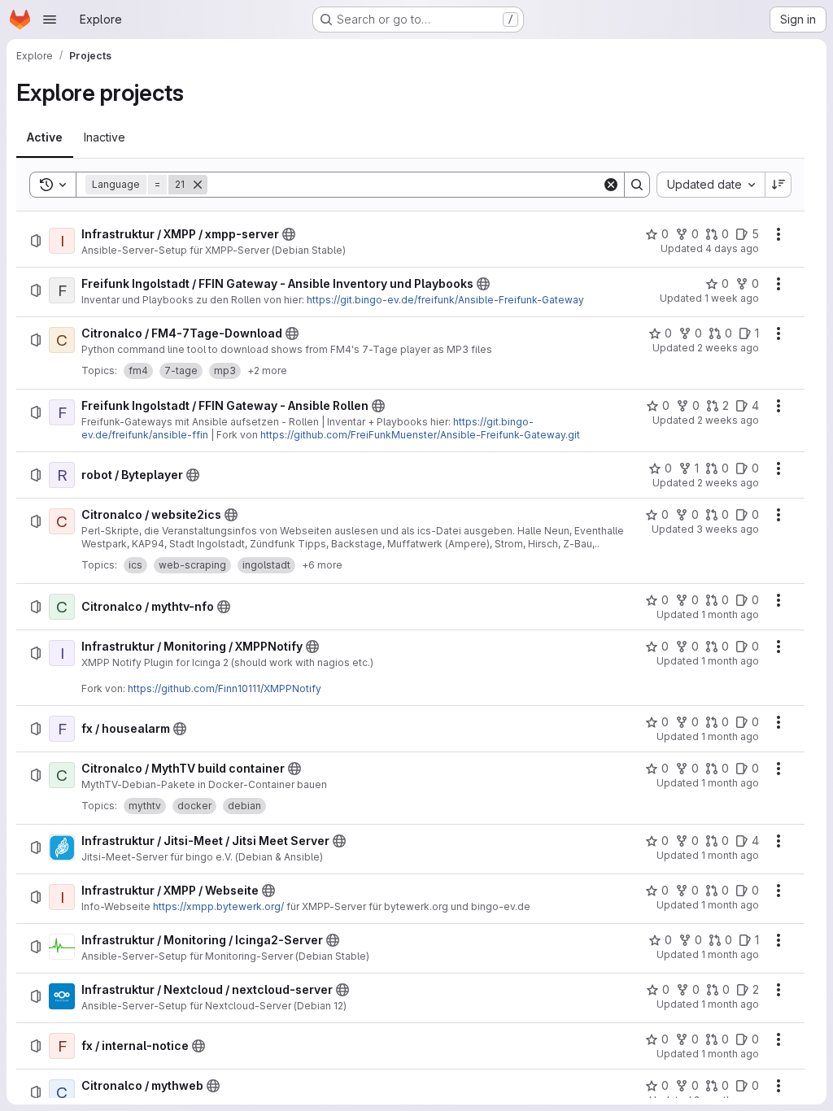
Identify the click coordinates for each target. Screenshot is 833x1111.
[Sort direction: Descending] (778, 185)
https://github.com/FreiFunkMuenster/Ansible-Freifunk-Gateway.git (420, 435)
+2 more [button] (267, 370)
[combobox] (710, 185)
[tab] (44, 137)
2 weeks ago (728, 348)
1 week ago (731, 298)
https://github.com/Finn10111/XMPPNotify (224, 688)
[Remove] (197, 184)
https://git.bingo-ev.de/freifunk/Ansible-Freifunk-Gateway (445, 300)
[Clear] (611, 184)
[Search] (637, 185)
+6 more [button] (322, 565)
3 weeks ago (727, 529)
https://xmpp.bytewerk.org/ (218, 906)
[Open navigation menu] (50, 20)
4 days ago (732, 248)
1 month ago (730, 614)
